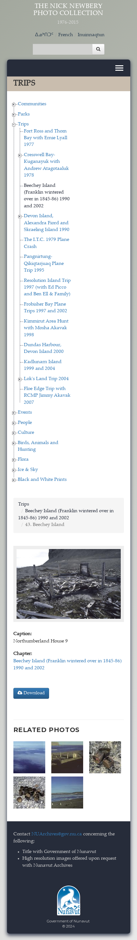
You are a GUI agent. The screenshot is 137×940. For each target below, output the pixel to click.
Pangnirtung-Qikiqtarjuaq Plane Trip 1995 (44, 263)
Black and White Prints (42, 479)
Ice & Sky (28, 469)
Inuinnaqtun (91, 35)
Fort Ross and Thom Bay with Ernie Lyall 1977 (45, 138)
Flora (23, 459)
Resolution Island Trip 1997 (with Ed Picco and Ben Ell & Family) (47, 287)
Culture (26, 432)
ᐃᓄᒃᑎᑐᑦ (44, 35)
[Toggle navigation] (119, 68)
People (25, 422)
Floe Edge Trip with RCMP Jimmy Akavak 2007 (47, 395)
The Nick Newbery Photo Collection (68, 14)
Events (25, 412)
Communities (32, 104)
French (65, 35)
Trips (23, 124)
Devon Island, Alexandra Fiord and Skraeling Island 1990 (46, 223)
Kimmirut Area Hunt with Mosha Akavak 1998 (46, 328)
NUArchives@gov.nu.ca (57, 834)
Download (33, 693)
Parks (24, 114)
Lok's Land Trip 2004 (46, 379)
